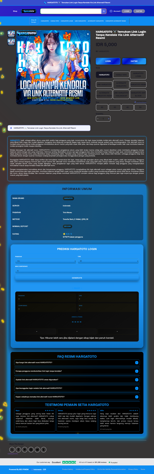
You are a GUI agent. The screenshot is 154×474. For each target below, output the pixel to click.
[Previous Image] (20, 70)
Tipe (79, 256)
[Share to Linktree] (24, 449)
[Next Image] (86, 70)
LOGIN (126, 11)
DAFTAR (139, 11)
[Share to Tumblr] (43, 449)
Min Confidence (21, 266)
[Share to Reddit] (37, 449)
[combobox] (70, 11)
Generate (77, 278)
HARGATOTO (15, 140)
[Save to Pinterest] (31, 449)
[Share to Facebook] (18, 449)
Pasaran (18, 256)
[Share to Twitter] (12, 449)
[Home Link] (28, 11)
